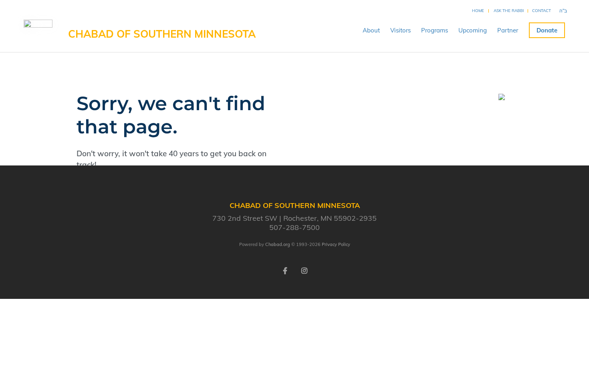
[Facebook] (284, 270)
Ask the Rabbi (509, 10)
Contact (541, 10)
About (371, 30)
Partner (507, 30)
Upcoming (472, 30)
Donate (547, 30)
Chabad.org (277, 244)
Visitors (400, 30)
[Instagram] (304, 270)
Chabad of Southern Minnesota (162, 33)
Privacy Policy (336, 244)
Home (478, 10)
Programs (434, 30)
